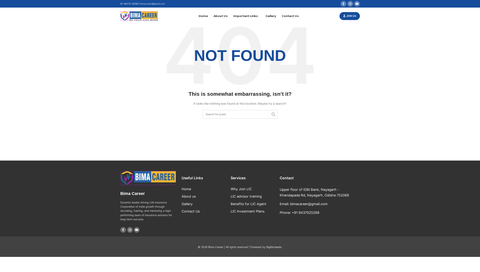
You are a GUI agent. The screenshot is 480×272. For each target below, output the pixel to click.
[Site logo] (139, 15)
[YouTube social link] (357, 4)
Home (186, 189)
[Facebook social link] (343, 4)
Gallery (187, 204)
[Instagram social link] (350, 4)
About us (189, 196)
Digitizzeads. (274, 247)
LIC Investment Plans (247, 211)
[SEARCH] (273, 114)
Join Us (351, 15)
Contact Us (191, 211)
